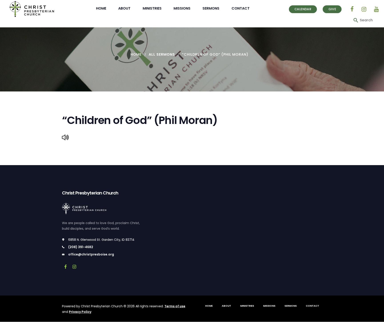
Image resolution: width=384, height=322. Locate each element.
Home (136, 54)
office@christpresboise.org (91, 254)
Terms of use (174, 306)
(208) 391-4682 (80, 247)
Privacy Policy (80, 312)
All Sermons (162, 54)
